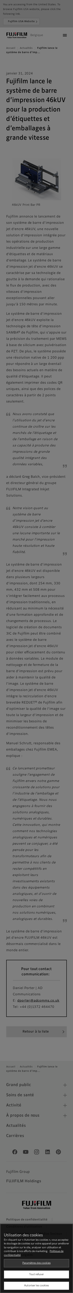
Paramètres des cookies (36, 1263)
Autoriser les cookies (36, 1285)
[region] (36, 1258)
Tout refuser (36, 1274)
